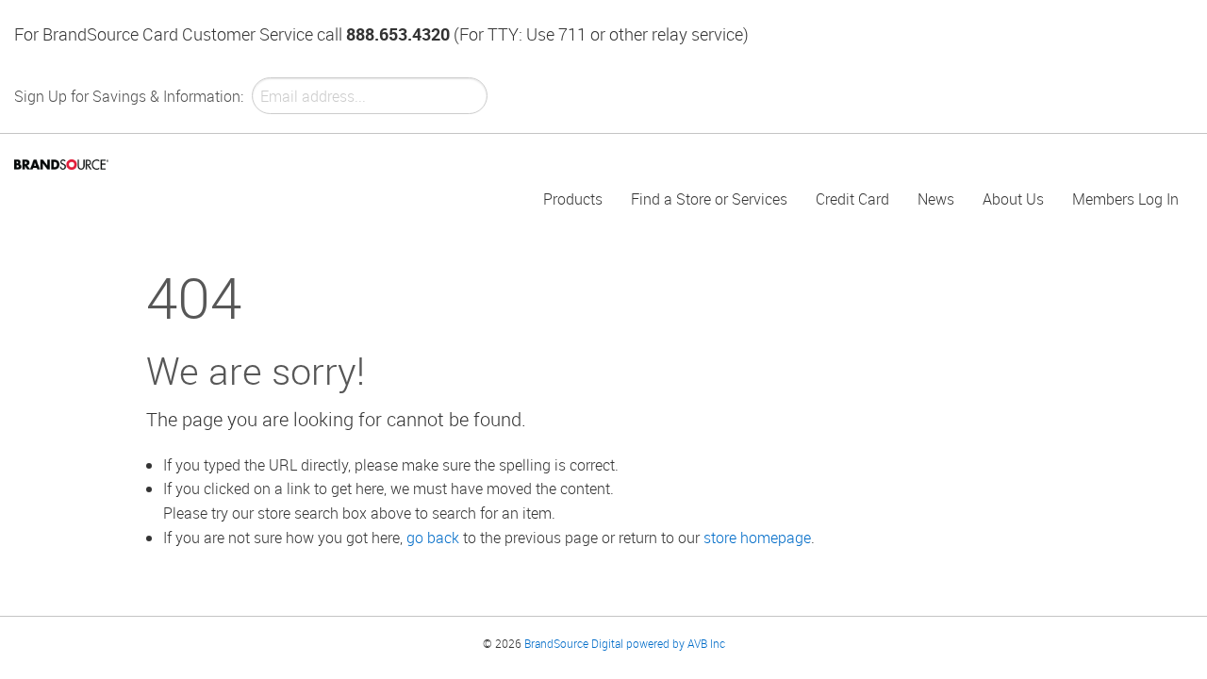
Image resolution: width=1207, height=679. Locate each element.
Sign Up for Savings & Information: (128, 96)
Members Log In (1125, 199)
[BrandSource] (61, 163)
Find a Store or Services (709, 199)
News (936, 199)
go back (432, 537)
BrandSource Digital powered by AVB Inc (624, 643)
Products (573, 199)
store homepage (757, 537)
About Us (1013, 199)
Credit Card (852, 199)
